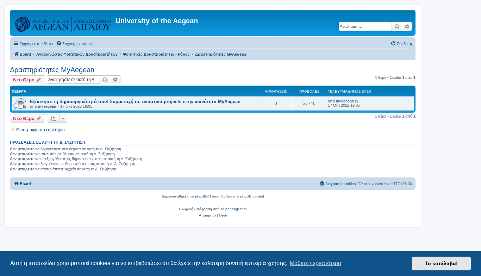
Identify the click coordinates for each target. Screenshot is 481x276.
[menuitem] (74, 43)
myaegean (47, 106)
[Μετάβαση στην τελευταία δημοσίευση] (357, 101)
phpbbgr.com (235, 209)
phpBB (200, 196)
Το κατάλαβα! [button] (441, 263)
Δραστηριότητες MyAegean (52, 70)
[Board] (63, 23)
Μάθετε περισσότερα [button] (315, 263)
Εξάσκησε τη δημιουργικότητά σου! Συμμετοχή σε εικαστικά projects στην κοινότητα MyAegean (135, 101)
